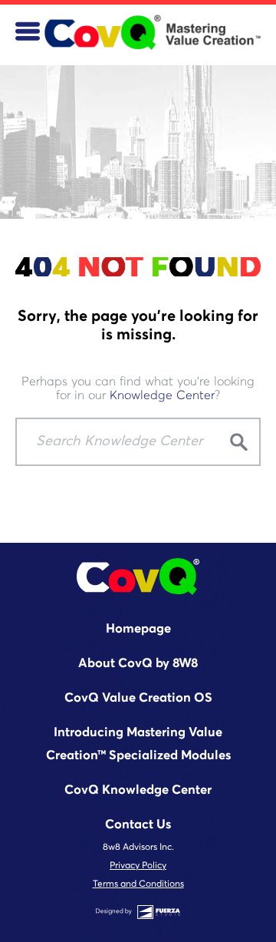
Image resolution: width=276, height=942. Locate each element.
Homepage (138, 629)
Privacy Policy (138, 866)
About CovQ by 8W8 (138, 663)
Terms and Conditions (138, 884)
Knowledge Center (162, 395)
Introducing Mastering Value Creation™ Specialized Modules (138, 744)
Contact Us (138, 824)
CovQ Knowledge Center (138, 790)
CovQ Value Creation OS (138, 698)
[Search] (239, 443)
